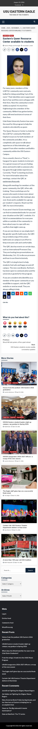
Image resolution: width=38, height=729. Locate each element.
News (11, 35)
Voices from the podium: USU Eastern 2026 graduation (17, 638)
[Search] (34, 21)
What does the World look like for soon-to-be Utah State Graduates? (18, 652)
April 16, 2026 (15, 495)
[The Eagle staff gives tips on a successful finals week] (19, 477)
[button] (3, 21)
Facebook (18, 5)
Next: (23, 347)
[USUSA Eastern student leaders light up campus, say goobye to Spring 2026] (19, 408)
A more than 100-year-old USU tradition (17, 560)
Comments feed (7, 623)
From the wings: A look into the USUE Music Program (17, 659)
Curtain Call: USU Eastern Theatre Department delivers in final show (15, 526)
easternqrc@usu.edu (11, 181)
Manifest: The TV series (16, 714)
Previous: (17, 341)
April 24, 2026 (16, 426)
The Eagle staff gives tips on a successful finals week (18, 673)
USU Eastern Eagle (19, 11)
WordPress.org (7, 627)
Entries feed (6, 618)
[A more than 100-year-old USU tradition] (19, 546)
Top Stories (20, 417)
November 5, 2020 (28, 45)
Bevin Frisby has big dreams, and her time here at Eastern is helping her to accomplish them (19, 702)
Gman (4, 708)
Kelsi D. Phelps (8, 45)
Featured (5, 35)
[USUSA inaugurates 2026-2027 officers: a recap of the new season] (19, 442)
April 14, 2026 (18, 562)
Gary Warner (7, 530)
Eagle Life (6, 417)
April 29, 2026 (19, 392)
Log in (4, 614)
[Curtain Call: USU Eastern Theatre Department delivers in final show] (19, 511)
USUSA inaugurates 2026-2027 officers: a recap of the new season (18, 458)
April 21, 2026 (19, 461)
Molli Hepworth (8, 562)
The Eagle (17, 45)
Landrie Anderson (9, 392)
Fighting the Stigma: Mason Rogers (22, 691)
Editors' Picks (7, 383)
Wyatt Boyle (7, 426)
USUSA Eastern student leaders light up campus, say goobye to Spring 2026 (17, 423)
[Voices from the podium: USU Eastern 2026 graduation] (19, 373)
